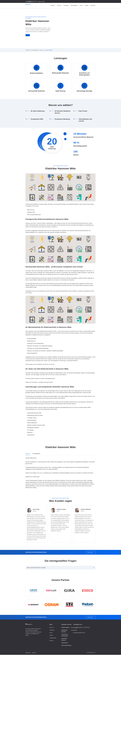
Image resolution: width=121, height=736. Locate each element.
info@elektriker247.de (80, 632)
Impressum (34, 652)
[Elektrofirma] (34, 625)
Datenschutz (28, 652)
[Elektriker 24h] (29, 5)
